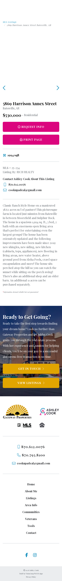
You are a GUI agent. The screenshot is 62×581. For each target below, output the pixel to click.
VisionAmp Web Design (34, 573)
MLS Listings (10, 22)
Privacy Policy (31, 577)
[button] (31, 140)
